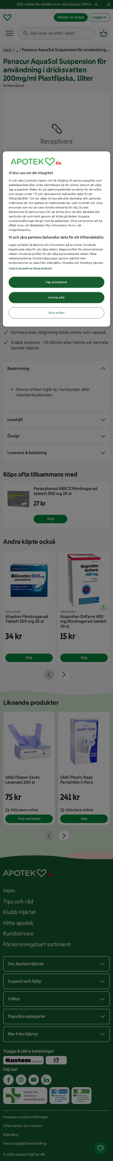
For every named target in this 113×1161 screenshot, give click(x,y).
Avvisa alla (56, 297)
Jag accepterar (56, 282)
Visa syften (56, 313)
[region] (56, 239)
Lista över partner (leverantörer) (30, 268)
